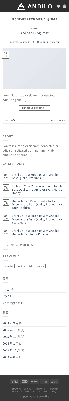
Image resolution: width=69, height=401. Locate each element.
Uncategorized (12, 302)
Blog (6, 289)
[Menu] (5, 6)
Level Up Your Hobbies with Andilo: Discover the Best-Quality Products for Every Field (37, 219)
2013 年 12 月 (11, 350)
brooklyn (8, 266)
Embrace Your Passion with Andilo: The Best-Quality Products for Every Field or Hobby (38, 189)
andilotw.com (51, 42)
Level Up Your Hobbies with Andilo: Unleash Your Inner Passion (35, 232)
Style (34, 28)
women (41, 266)
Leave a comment (56, 120)
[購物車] (64, 6)
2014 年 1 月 (10, 343)
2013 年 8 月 (10, 357)
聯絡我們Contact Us (40, 390)
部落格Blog (27, 390)
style (30, 266)
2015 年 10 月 (11, 336)
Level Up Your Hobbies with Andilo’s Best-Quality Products (37, 176)
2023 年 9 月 (10, 323)
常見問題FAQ (54, 390)
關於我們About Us (16, 390)
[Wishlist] (58, 6)
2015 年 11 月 (11, 330)
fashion (21, 266)
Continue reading (34, 107)
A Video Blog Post (34, 32)
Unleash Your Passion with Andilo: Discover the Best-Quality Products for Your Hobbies (37, 204)
